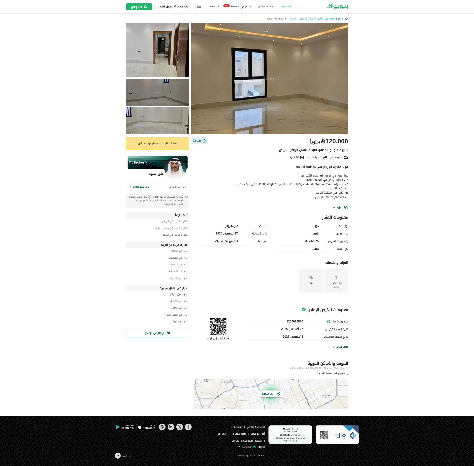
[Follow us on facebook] (188, 429)
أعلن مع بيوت (258, 433)
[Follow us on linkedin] (170, 429)
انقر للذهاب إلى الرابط (218, 338)
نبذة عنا (238, 427)
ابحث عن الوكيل (265, 6)
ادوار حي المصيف (178, 279)
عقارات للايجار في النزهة (174, 235)
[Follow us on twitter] (179, 429)
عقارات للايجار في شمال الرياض (171, 229)
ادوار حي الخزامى (178, 308)
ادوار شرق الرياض (178, 295)
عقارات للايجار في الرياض (174, 222)
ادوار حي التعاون (179, 251)
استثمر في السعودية (238, 6)
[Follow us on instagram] (162, 429)
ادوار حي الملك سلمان (176, 315)
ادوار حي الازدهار (178, 265)
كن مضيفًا (214, 6)
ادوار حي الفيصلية (178, 302)
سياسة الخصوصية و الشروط (247, 440)
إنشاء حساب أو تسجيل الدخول (173, 6)
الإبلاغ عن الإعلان (154, 333)
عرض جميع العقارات (141, 187)
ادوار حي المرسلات (177, 258)
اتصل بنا (222, 433)
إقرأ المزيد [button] (342, 207)
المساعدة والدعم (256, 427)
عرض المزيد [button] (342, 347)
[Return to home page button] (337, 7)
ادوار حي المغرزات (178, 272)
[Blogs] (285, 6)
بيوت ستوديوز (239, 433)
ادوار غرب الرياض (179, 322)
